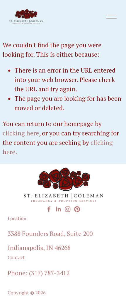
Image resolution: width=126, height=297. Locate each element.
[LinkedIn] (58, 209)
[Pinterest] (77, 209)
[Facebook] (49, 209)
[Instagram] (68, 209)
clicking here (21, 133)
